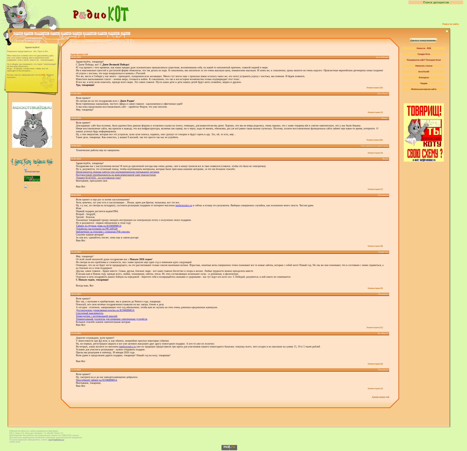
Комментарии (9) (375, 288)
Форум (126, 33)
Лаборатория (41, 33)
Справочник (89, 33)
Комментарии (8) (375, 246)
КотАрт (102, 33)
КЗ (100, 340)
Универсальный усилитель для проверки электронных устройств (111, 319)
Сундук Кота (424, 54)
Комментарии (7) (375, 189)
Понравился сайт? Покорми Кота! (424, 60)
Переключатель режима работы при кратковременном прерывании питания (117, 172)
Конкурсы (424, 77)
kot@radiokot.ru (56, 440)
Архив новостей (79, 54)
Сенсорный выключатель (89, 313)
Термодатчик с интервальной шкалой (96, 316)
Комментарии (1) (375, 112)
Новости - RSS (424, 48)
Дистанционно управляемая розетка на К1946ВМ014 (105, 310)
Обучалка (66, 33)
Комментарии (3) (375, 153)
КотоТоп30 (423, 72)
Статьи (55, 33)
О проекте (114, 33)
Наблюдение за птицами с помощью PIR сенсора (103, 231)
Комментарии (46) (375, 140)
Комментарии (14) (375, 88)
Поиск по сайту (450, 24)
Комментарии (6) (375, 364)
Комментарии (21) (375, 327)
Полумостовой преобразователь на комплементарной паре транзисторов (116, 175)
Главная (18, 33)
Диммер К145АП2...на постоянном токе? (98, 177)
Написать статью (423, 66)
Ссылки (77, 33)
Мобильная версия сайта (423, 89)
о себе (41, 75)
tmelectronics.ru (183, 205)
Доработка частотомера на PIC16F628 (96, 228)
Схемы (29, 33)
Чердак (423, 83)
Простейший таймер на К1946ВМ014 (96, 380)
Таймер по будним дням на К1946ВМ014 (98, 225)
